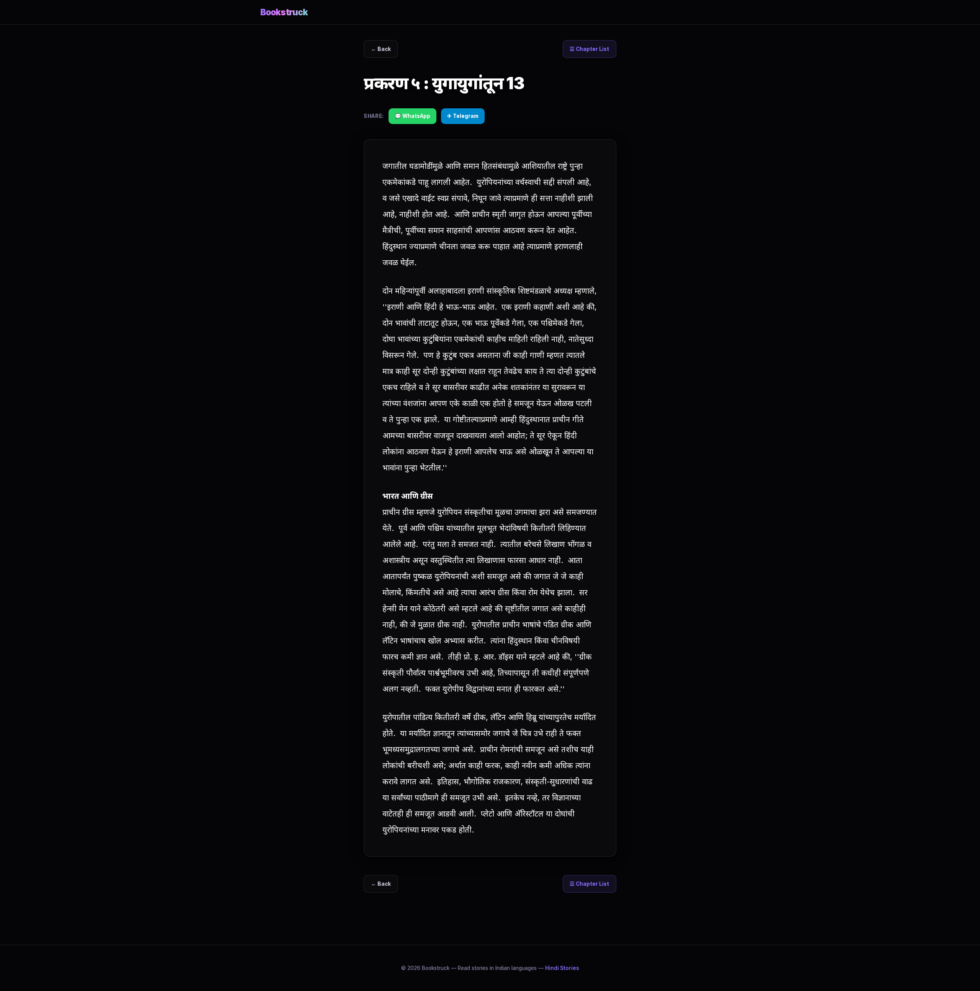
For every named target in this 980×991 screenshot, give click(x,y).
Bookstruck (284, 12)
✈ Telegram (463, 116)
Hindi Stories (562, 968)
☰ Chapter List (589, 49)
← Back (381, 49)
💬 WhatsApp (412, 116)
